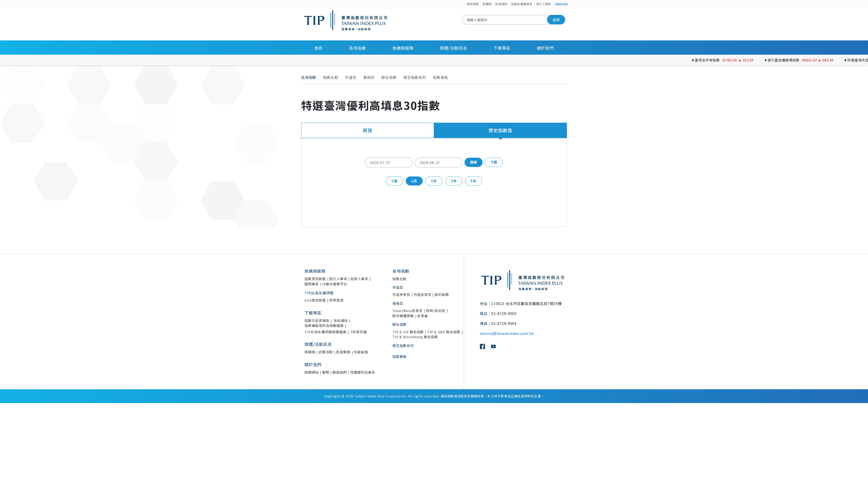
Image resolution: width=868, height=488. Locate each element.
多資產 (422, 315)
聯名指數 (388, 77)
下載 (494, 162)
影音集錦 (343, 352)
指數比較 (330, 77)
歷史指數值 (500, 130)
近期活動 (325, 352)
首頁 (318, 48)
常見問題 (473, 4)
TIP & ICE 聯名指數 (408, 331)
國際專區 (311, 284)
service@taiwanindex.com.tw (507, 333)
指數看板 (440, 77)
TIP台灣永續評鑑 (319, 293)
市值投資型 (423, 294)
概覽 (367, 130)
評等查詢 (336, 300)
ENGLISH (561, 4)
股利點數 (442, 294)
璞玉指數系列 (414, 77)
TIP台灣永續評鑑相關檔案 (325, 331)
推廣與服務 (403, 48)
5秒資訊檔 (359, 331)
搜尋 (556, 19)
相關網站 (311, 372)
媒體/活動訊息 (453, 48)
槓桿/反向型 (435, 310)
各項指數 (357, 48)
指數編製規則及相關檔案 (324, 325)
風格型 (369, 77)
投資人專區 (359, 278)
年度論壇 (361, 352)
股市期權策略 (403, 315)
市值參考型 (401, 294)
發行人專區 (543, 4)
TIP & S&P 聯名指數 (443, 331)
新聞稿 (486, 4)
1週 (394, 180)
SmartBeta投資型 (407, 310)
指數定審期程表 (521, 4)
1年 (434, 180)
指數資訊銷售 (315, 278)
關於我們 (545, 48)
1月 (414, 180)
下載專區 (501, 48)
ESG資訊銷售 (315, 300)
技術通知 (501, 4)
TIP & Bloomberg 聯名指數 (415, 336)
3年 (454, 180)
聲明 (325, 372)
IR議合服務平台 (334, 284)
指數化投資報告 (317, 320)
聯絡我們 (340, 372)
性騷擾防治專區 (362, 372)
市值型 (350, 77)
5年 (473, 180)
